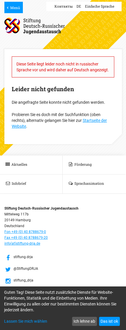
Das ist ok (109, 321)
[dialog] (63, 308)
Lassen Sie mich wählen (25, 321)
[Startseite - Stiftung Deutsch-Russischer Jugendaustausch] (34, 26)
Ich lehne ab (84, 321)
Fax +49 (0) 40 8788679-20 (26, 238)
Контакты (64, 6)
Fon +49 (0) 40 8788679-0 (25, 232)
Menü (15, 7)
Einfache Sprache (99, 6)
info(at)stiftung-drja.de (22, 243)
